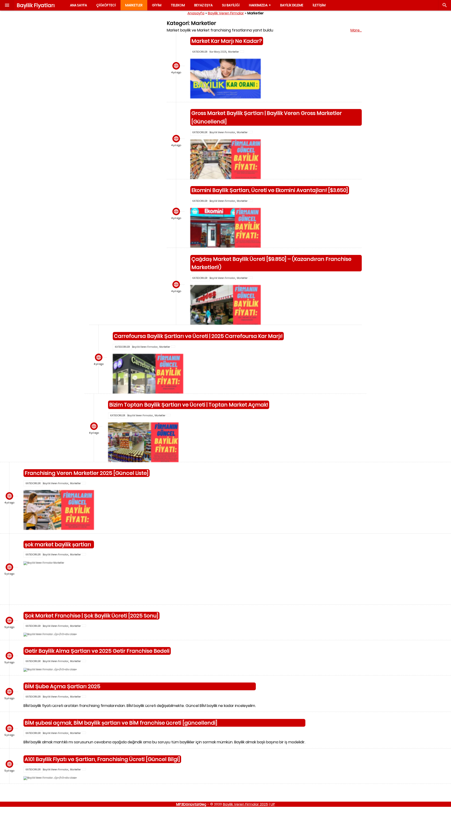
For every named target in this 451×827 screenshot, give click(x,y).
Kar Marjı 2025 (218, 52)
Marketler (233, 52)
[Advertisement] (124, 89)
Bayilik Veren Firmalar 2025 (245, 804)
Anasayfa (195, 13)
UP (273, 804)
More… (356, 30)
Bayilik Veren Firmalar (226, 13)
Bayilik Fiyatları (36, 5)
